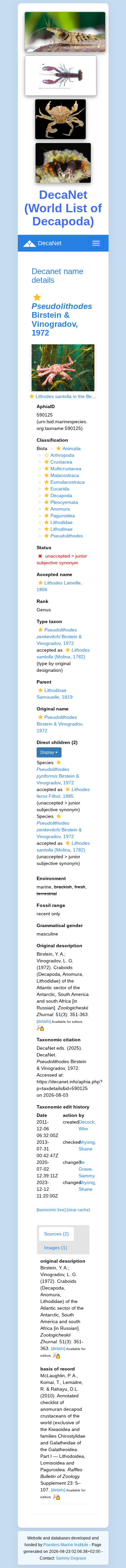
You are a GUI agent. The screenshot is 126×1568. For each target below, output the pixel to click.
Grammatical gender (60, 925)
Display (47, 752)
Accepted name (54, 574)
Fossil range (51, 905)
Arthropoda (62, 455)
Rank (42, 601)
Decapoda (61, 495)
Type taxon (49, 621)
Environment (51, 878)
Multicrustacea (65, 468)
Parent (44, 682)
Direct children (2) (57, 742)
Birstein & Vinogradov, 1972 (59, 636)
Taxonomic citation (59, 1039)
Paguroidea (62, 515)
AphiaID (46, 406)
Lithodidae (61, 522)
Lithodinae (61, 529)
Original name (53, 708)
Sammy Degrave (71, 1558)
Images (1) (55, 1247)
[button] (37, 297)
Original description (59, 945)
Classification (52, 440)
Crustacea (61, 462)
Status (44, 547)
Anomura (60, 509)
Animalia (71, 448)
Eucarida (59, 488)
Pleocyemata (64, 502)
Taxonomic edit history (63, 1106)
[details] (44, 1021)
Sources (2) (56, 1233)
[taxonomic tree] (52, 1210)
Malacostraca (64, 475)
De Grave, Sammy (87, 1169)
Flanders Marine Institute (65, 1544)
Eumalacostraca (67, 482)
